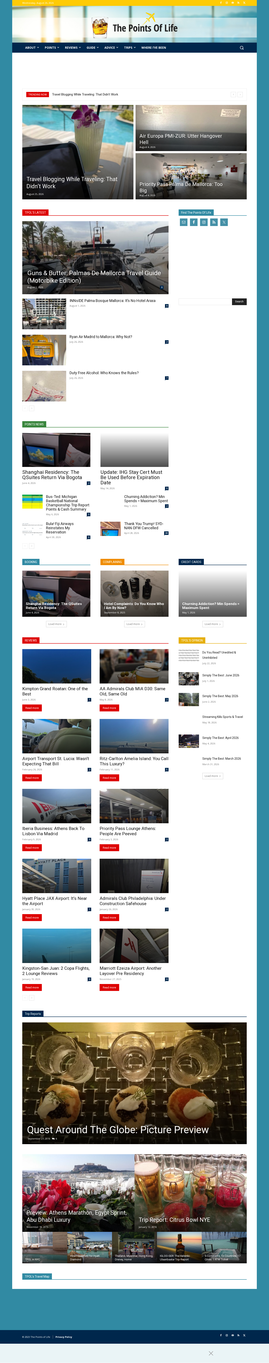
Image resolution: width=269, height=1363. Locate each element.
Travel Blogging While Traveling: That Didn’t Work (85, 94)
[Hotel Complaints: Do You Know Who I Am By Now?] (134, 594)
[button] (242, 48)
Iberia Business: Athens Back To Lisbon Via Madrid (53, 831)
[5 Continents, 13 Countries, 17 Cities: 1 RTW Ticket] (224, 1247)
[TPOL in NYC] (44, 1247)
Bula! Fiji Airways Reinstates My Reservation (60, 527)
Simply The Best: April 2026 (220, 738)
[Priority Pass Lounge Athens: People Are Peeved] (134, 806)
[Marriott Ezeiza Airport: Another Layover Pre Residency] (134, 946)
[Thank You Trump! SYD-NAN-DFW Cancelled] (110, 529)
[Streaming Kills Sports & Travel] (189, 720)
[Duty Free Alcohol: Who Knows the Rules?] (44, 386)
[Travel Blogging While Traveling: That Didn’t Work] (77, 152)
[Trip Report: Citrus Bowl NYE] (190, 1193)
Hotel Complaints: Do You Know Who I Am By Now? (134, 606)
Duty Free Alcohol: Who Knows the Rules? (104, 373)
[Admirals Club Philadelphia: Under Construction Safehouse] (134, 876)
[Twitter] (244, 3)
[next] (240, 94)
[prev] (233, 94)
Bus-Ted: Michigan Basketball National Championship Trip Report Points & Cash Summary (67, 502)
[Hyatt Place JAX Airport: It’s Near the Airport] (56, 876)
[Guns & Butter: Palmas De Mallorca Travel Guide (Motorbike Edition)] (95, 257)
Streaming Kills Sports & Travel (222, 717)
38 (166, 533)
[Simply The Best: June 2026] (189, 678)
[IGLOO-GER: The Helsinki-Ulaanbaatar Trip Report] (179, 1247)
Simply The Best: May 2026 (220, 696)
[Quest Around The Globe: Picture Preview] (134, 1083)
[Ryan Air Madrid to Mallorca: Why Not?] (44, 350)
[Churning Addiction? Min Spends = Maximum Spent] (110, 502)
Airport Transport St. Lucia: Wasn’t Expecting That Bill (55, 761)
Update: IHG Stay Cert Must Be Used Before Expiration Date (131, 477)
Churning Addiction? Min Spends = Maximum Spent (146, 498)
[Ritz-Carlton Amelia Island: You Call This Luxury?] (134, 736)
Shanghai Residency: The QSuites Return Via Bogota (52, 474)
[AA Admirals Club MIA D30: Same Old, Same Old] (134, 666)
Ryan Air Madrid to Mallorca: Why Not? (101, 337)
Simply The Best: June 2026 (220, 675)
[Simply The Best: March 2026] (189, 762)
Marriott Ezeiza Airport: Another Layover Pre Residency (131, 971)
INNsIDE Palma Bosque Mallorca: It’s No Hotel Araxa (113, 300)
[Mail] (232, 3)
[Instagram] (226, 3)
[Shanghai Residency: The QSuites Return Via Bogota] (56, 450)
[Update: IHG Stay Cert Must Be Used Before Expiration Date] (134, 450)
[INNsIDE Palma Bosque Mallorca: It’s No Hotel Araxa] (44, 314)
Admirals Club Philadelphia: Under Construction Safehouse (133, 901)
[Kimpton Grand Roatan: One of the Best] (56, 666)
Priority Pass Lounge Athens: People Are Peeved (128, 831)
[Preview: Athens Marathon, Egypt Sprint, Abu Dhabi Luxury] (78, 1193)
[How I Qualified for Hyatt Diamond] (89, 1247)
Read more (32, 708)
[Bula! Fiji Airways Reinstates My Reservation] (32, 529)
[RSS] (238, 3)
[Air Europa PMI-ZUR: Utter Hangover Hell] (191, 128)
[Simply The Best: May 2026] (189, 699)
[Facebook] (221, 3)
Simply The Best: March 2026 (221, 758)
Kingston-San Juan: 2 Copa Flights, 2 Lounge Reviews (56, 971)
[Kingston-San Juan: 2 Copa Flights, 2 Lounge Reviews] (56, 946)
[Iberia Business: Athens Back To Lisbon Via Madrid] (56, 806)
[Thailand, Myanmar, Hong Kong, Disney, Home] (134, 1247)
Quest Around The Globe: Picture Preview (118, 1130)
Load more (55, 624)
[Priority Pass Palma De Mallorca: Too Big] (191, 176)
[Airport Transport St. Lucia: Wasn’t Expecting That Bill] (56, 736)
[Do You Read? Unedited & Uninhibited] (189, 655)
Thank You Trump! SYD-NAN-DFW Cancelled (144, 525)
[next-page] (31, 408)
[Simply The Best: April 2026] (189, 741)
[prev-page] (25, 408)
